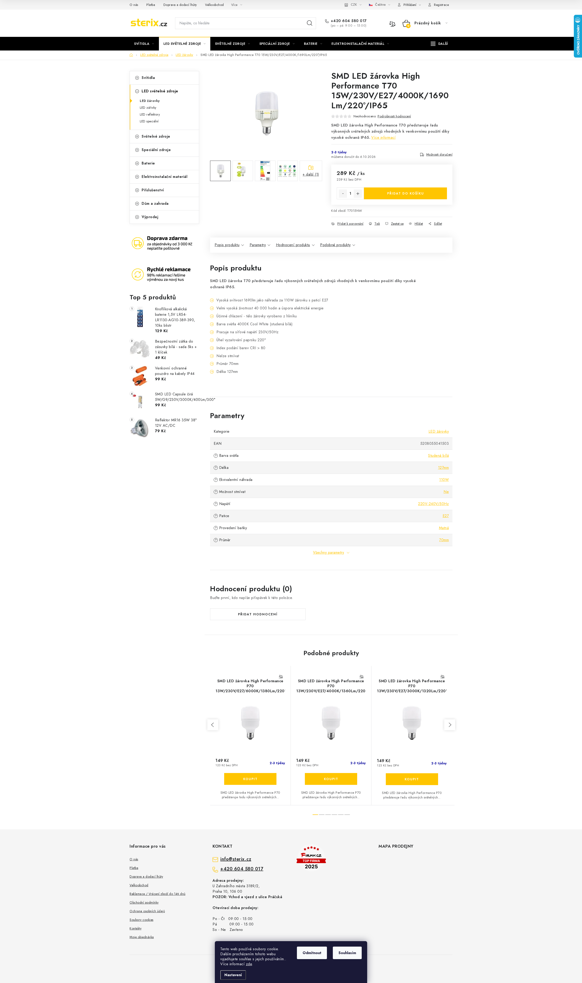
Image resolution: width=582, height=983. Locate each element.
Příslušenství (153, 190)
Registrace (441, 5)
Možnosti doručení (439, 154)
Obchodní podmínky (144, 902)
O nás (134, 5)
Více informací (383, 137)
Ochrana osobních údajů (147, 911)
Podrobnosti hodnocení (394, 116)
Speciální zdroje (156, 149)
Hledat (309, 23)
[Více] (439, 44)
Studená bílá (438, 455)
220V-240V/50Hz (433, 503)
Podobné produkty (335, 245)
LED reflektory (150, 114)
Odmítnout (312, 952)
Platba (150, 5)
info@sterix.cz (235, 859)
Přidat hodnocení (258, 614)
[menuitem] (144, 44)
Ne (446, 491)
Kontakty (135, 928)
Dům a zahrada (155, 203)
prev (212, 724)
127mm (443, 467)
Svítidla (148, 77)
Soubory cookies (141, 919)
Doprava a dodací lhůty (180, 5)
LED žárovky (150, 101)
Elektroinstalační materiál (164, 176)
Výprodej (150, 217)
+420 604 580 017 (349, 21)
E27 (446, 515)
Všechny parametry (328, 552)
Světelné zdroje (156, 136)
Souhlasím (347, 952)
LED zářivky (148, 107)
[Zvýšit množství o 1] (358, 194)
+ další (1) (311, 174)
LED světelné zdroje (160, 91)
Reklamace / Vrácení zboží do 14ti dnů (158, 894)
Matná (444, 528)
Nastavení (233, 975)
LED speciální (149, 121)
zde (249, 964)
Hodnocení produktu (293, 245)
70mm (444, 540)
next (449, 724)
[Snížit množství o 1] (343, 194)
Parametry (258, 245)
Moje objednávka (142, 937)
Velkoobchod (214, 5)
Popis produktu (227, 245)
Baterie (148, 163)
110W (444, 479)
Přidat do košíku (405, 193)
